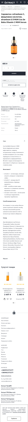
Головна (3, 6)
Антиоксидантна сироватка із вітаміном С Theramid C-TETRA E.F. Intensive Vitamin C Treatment (7, 290)
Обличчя (10, 6)
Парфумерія (4, 347)
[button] (13, 57)
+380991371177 (7, 370)
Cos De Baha (18, 114)
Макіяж (3, 352)
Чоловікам (4, 358)
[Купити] (4, 299)
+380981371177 (7, 372)
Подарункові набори (6, 361)
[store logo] (10, 2)
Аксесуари (4, 363)
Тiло (2, 349)
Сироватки (17, 6)
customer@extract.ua (6, 381)
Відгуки (5, 258)
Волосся (3, 354)
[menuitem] (14, 320)
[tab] (14, 141)
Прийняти (14, 418)
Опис (4, 141)
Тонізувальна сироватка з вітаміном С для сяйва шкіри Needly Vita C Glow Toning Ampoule (20, 290)
